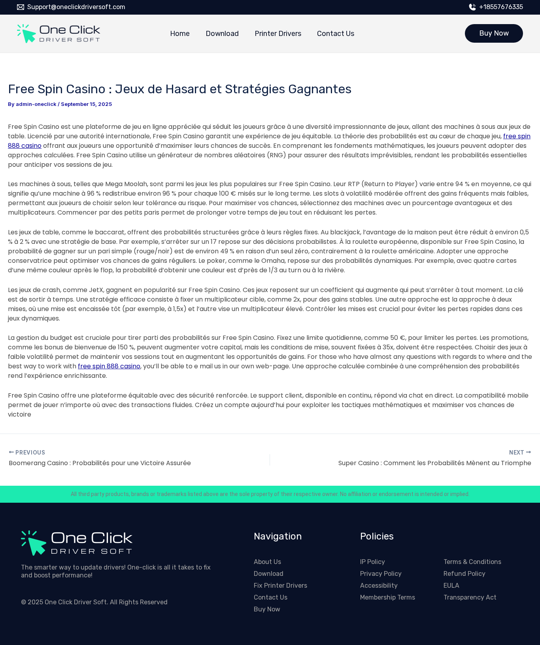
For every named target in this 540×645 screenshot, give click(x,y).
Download (222, 33)
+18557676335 (501, 7)
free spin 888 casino (109, 366)
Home (180, 33)
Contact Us (335, 33)
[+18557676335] (472, 7)
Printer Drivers (278, 33)
